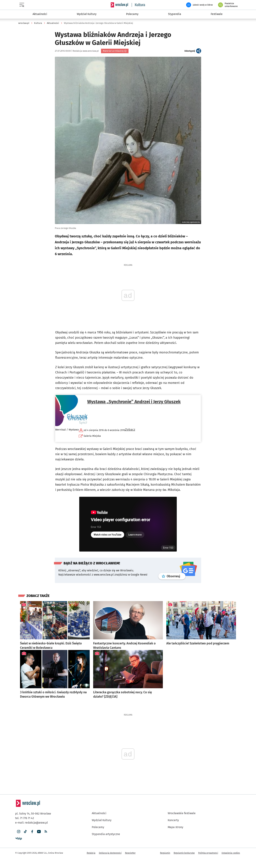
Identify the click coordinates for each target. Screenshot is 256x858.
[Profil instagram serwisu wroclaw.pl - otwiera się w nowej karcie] (18, 831)
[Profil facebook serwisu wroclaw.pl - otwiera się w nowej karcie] (32, 831)
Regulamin (165, 853)
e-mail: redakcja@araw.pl (31, 822)
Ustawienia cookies (231, 853)
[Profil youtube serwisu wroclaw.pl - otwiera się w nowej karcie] (39, 831)
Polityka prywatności (208, 853)
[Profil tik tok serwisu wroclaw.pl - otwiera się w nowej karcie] (25, 831)
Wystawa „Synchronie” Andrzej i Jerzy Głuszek (134, 401)
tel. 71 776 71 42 (24, 818)
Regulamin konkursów (184, 853)
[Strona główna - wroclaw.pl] (119, 4)
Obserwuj (176, 576)
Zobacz (130, 430)
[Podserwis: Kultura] (138, 5)
